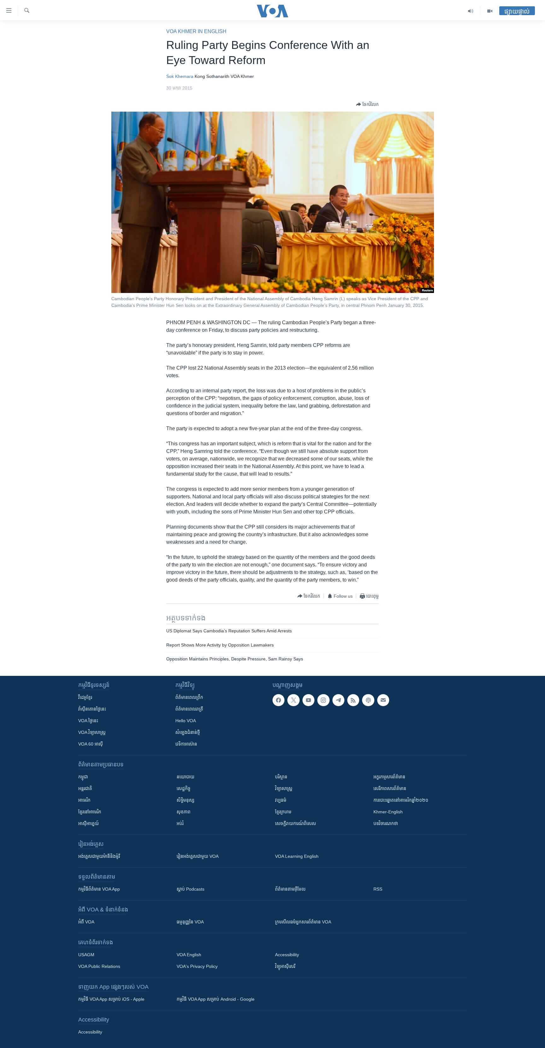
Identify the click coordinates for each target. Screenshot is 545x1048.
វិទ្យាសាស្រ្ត (283, 788)
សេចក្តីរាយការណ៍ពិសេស (295, 823)
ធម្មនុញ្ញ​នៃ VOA (190, 921)
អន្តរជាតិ (85, 788)
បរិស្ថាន (281, 776)
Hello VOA (185, 720)
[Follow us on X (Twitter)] (293, 700)
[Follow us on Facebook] (278, 700)
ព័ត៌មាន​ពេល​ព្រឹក (189, 697)
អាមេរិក (84, 800)
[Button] (367, 104)
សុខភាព (183, 811)
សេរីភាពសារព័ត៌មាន (389, 788)
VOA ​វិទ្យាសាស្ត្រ (92, 732)
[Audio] (470, 11)
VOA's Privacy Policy (197, 966)
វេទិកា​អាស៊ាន (186, 743)
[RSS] (353, 700)
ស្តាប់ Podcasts (190, 889)
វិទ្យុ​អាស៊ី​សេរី (285, 966)
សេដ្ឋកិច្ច (183, 788)
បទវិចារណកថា (385, 823)
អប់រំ (180, 823)
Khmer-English (388, 811)
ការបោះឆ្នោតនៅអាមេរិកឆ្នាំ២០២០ (400, 800)
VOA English (189, 954)
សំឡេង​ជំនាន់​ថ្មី (187, 732)
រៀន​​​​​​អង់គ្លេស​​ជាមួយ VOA (198, 856)
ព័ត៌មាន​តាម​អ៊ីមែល (290, 889)
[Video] (489, 11)
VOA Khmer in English (196, 31)
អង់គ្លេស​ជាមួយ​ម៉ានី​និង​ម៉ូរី (99, 856)
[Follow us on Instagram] (323, 700)
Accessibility (287, 954)
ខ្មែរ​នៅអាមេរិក (89, 811)
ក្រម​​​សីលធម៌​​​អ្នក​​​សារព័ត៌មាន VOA (303, 921)
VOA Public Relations (99, 966)
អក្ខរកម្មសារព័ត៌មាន (389, 776)
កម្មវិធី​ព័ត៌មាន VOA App (99, 889)
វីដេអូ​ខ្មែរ (85, 697)
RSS (377, 889)
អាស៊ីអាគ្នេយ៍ (88, 823)
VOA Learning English (297, 856)
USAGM (86, 954)
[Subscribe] (383, 700)
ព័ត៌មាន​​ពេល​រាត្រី (189, 708)
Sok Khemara (179, 76)
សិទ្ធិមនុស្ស (185, 800)
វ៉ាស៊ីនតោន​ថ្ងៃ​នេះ (92, 708)
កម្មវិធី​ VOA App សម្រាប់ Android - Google (216, 999)
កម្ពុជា (83, 776)
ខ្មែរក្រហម (283, 811)
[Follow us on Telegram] (338, 700)
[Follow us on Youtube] (308, 700)
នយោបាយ (185, 776)
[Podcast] (368, 700)
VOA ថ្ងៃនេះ (88, 720)
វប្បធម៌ (280, 800)
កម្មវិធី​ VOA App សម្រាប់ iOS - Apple (111, 999)
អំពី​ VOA (86, 921)
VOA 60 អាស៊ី (90, 743)
